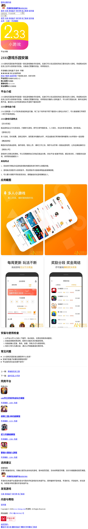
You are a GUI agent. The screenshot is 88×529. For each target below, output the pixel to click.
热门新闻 (24, 11)
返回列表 (13, 76)
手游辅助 (14, 21)
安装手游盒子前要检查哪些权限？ (15, 359)
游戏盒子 (12, 11)
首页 (2, 11)
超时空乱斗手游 (14, 376)
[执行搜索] (23, 13)
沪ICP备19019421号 (16, 513)
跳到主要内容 (6, 2)
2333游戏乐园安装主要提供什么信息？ (17, 357)
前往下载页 (5, 76)
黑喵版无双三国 (14, 371)
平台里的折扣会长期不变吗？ (14, 362)
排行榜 (18, 11)
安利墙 (31, 11)
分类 (6, 11)
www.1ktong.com (19, 509)
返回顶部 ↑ (5, 524)
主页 (2, 21)
